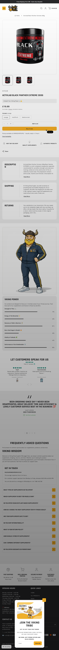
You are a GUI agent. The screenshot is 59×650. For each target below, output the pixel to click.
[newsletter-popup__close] (44, 600)
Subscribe (37, 643)
